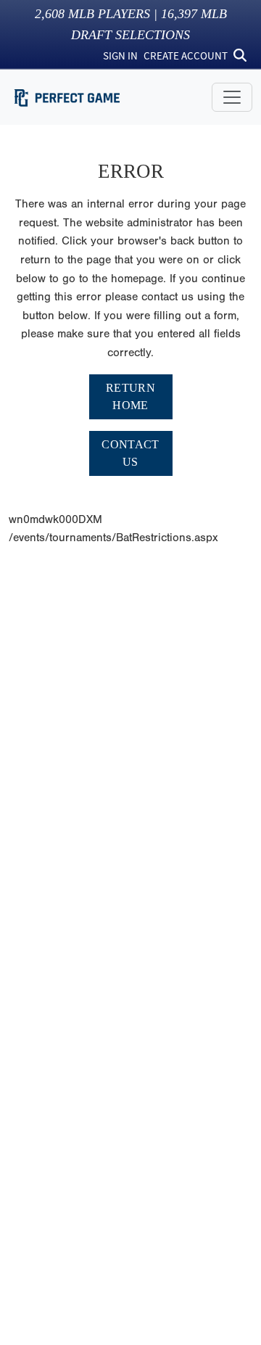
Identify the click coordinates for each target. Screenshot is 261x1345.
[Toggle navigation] (232, 97)
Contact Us (130, 453)
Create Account (186, 55)
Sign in (120, 55)
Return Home (130, 396)
